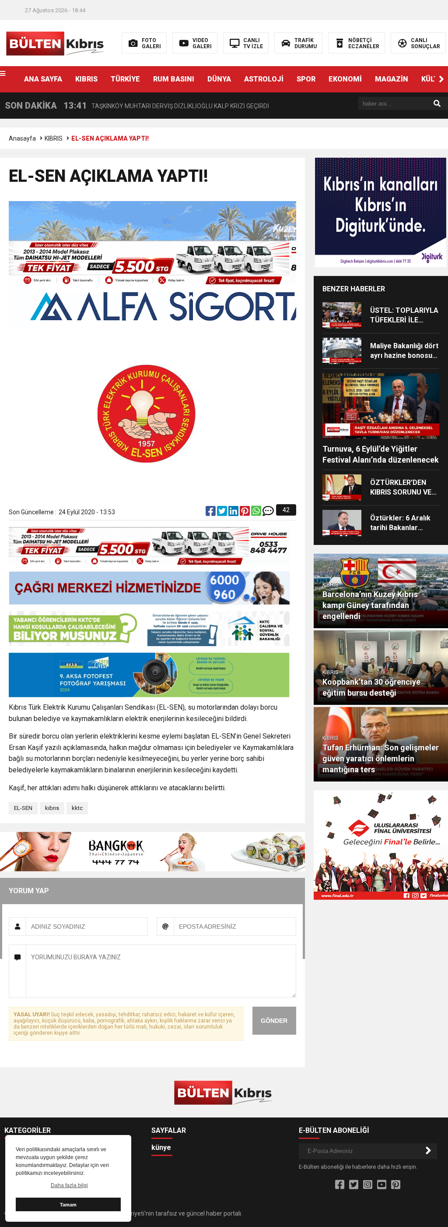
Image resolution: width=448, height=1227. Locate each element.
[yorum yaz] (268, 512)
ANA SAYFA (43, 79)
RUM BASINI (173, 79)
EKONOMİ (345, 79)
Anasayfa (22, 138)
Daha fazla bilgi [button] (69, 1185)
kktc (77, 808)
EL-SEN (23, 808)
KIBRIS (86, 79)
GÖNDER (274, 1020)
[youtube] (381, 1185)
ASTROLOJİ (264, 79)
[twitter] (222, 512)
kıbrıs (52, 808)
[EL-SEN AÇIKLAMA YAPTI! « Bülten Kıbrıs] (56, 42)
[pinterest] (245, 512)
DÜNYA (219, 79)
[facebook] (211, 512)
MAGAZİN (391, 79)
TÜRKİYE (125, 79)
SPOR (306, 79)
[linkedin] (234, 512)
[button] (441, 79)
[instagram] (367, 1185)
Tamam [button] (68, 1204)
